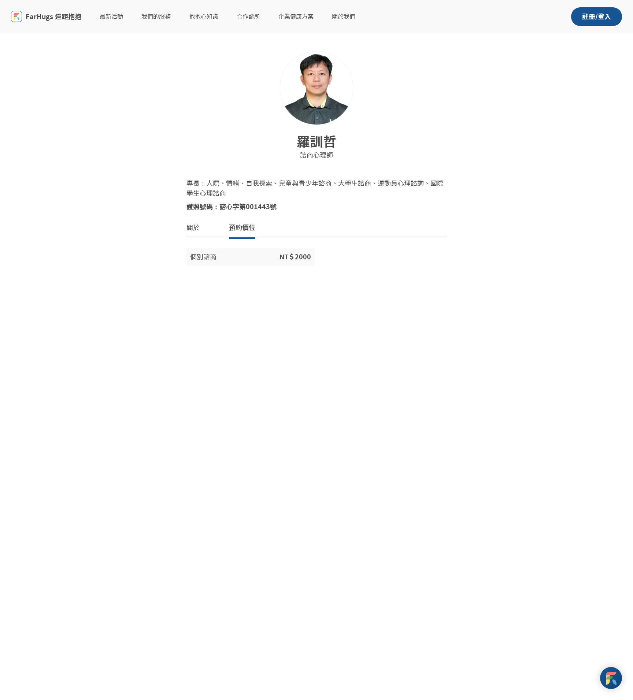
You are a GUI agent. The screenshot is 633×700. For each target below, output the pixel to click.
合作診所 (248, 16)
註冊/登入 (596, 16)
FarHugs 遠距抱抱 (53, 16)
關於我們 (343, 16)
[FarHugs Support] (611, 678)
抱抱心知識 (203, 16)
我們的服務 (156, 16)
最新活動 (111, 16)
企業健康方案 (296, 16)
